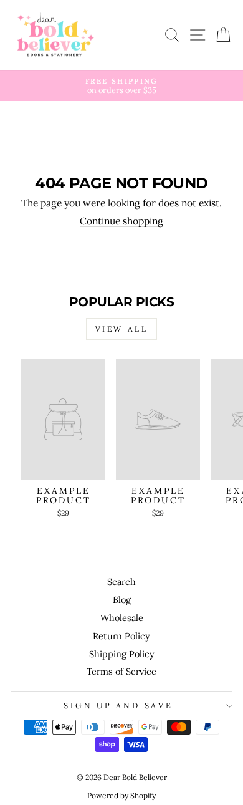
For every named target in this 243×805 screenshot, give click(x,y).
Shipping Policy (122, 654)
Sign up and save (118, 705)
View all (121, 329)
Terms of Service (121, 671)
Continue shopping (121, 221)
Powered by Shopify (121, 795)
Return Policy (121, 636)
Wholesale (121, 618)
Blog (122, 599)
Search (121, 581)
